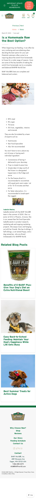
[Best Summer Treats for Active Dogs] (18, 371)
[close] (34, 5)
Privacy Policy (27, 472)
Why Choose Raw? (18, 428)
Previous (15, 26)
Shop (18, 431)
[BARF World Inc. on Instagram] (14, 449)
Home (14, 29)
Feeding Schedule (18, 441)
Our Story (18, 438)
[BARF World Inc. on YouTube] (21, 449)
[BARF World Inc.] (12, 16)
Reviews (18, 433)
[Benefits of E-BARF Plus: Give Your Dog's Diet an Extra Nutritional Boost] (18, 264)
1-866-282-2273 (18, 464)
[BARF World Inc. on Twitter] (19, 449)
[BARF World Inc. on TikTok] (17, 449)
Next (22, 26)
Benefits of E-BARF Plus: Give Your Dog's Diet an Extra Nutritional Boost (17, 287)
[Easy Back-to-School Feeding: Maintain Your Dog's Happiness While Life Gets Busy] (18, 316)
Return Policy (11, 474)
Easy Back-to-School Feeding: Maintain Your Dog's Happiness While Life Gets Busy (16, 340)
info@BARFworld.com (18, 466)
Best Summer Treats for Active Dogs (17, 392)
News (22, 29)
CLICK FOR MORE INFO (29, 5)
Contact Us (18, 443)
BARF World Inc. (10, 472)
